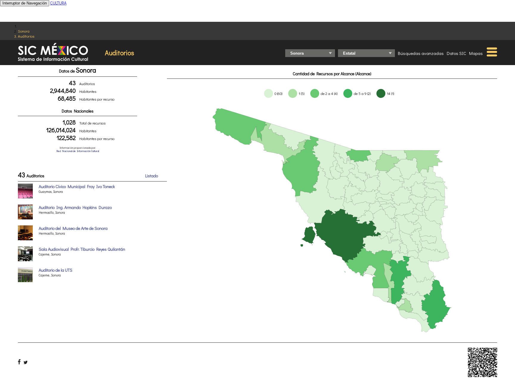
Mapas (476, 53)
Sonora (24, 30)
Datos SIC (456, 53)
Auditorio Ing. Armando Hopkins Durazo (75, 207)
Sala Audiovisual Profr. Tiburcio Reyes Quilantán (82, 249)
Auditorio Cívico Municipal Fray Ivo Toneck (77, 186)
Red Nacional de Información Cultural (77, 151)
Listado (151, 176)
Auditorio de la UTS (55, 270)
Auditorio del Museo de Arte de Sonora (73, 228)
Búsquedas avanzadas (421, 53)
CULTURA (58, 3)
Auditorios (26, 36)
